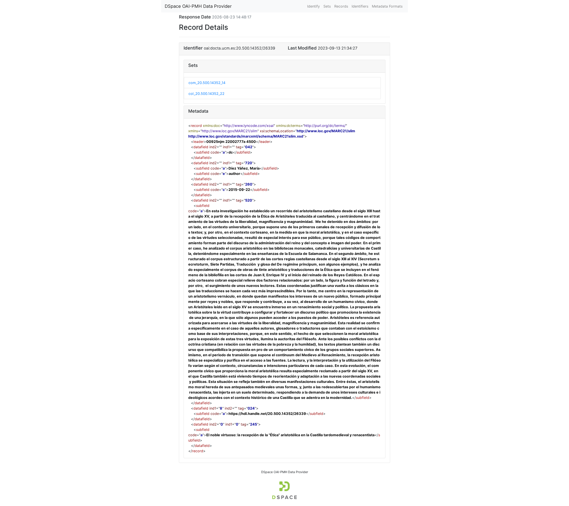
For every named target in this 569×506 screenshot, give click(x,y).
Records (341, 6)
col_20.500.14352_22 (206, 93)
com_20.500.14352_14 (206, 82)
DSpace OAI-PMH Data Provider (198, 6)
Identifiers (360, 6)
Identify (313, 6)
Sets (327, 6)
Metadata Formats (387, 6)
